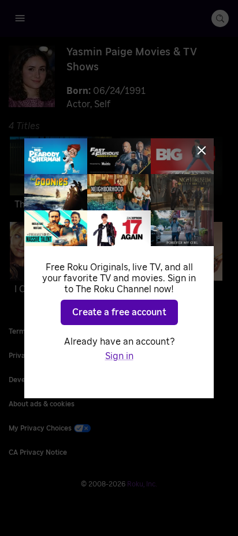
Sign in (119, 356)
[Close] (201, 150)
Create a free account (119, 312)
